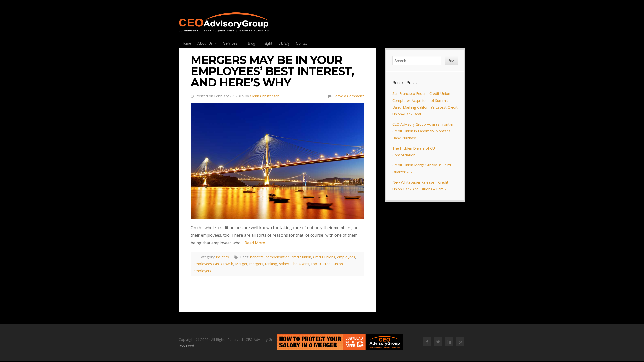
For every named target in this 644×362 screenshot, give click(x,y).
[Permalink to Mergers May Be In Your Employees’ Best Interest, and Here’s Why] (277, 161)
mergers (256, 263)
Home (186, 43)
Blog (251, 43)
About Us (205, 43)
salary (284, 263)
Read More (255, 243)
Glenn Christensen (264, 96)
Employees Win (206, 263)
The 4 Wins (300, 263)
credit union (301, 257)
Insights (222, 257)
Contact (302, 43)
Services (230, 43)
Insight (266, 43)
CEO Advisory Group (322, 22)
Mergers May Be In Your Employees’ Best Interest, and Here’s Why (272, 71)
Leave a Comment (348, 96)
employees (346, 257)
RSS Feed (186, 345)
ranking (271, 263)
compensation (278, 257)
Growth (227, 263)
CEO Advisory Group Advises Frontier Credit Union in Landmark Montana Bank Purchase (423, 131)
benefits (257, 257)
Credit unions (324, 257)
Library (284, 43)
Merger (241, 263)
